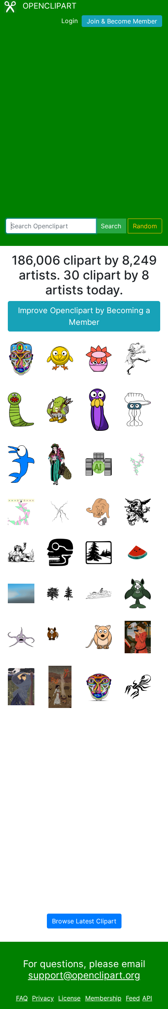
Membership (103, 998)
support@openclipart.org (84, 975)
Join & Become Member (122, 21)
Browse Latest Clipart (84, 921)
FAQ (22, 998)
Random (145, 226)
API (147, 998)
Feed (133, 998)
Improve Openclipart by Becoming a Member (84, 316)
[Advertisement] (84, 124)
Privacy (43, 998)
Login (69, 21)
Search (111, 226)
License (69, 998)
